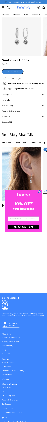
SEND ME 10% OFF (23, 227)
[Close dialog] (39, 192)
